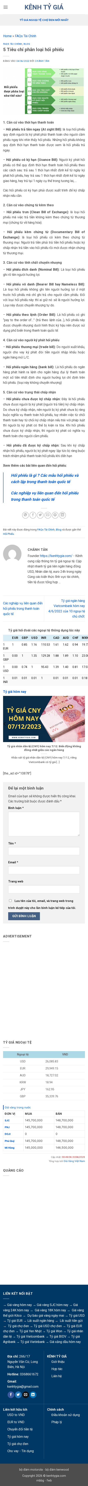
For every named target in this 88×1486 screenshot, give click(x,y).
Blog (27, 44)
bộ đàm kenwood (57, 1469)
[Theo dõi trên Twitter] (18, 1394)
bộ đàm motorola (31, 1469)
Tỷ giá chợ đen (18, 1326)
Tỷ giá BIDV (58, 1336)
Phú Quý (10, 1140)
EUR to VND (15, 1422)
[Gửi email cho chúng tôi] (25, 1394)
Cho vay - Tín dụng (20, 1451)
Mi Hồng (10, 1147)
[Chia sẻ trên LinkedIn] (62, 515)
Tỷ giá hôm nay (18, 1437)
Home (7, 36)
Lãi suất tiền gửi (71, 1321)
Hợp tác (56, 1369)
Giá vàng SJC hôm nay (52, 1305)
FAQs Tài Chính (25, 36)
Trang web (15, 881)
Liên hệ (56, 1376)
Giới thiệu (57, 1362)
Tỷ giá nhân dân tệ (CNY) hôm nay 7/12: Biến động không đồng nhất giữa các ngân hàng (44, 748)
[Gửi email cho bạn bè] (47, 515)
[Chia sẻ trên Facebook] (32, 515)
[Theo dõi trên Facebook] (11, 1394)
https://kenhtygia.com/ (56, 556)
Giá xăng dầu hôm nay (65, 1342)
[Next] (83, 732)
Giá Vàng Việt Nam (74, 1161)
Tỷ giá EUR (15, 1321)
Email (13, 862)
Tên (12, 843)
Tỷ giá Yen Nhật (30, 1331)
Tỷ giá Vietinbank (32, 1342)
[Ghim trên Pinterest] (55, 515)
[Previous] (4, 732)
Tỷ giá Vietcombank (31, 1336)
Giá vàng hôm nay (19, 1305)
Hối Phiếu (8, 533)
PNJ (7, 1127)
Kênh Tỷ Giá (44, 7)
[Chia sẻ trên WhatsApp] (25, 515)
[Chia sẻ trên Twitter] (40, 515)
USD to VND (16, 1415)
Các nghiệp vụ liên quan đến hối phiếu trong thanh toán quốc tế (23, 608)
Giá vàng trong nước (18, 1107)
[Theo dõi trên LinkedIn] (33, 1394)
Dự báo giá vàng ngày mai (45, 1316)
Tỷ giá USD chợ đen (48, 1326)
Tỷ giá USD (77, 1316)
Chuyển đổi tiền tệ (20, 1429)
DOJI (7, 1133)
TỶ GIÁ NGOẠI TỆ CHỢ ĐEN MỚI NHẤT (44, 20)
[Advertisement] (44, 989)
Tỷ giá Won (54, 1331)
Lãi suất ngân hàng (40, 1321)
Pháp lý (56, 1422)
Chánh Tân (42, 61)
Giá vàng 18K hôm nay (50, 1310)
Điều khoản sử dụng (65, 1415)
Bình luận (16, 808)
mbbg (40, 1480)
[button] (5, 7)
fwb (49, 1480)
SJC (7, 1120)
